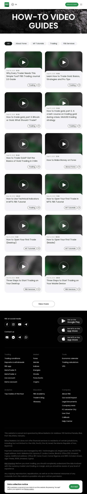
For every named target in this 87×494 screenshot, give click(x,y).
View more (43, 304)
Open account (72, 4)
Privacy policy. (29, 489)
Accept (74, 486)
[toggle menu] (81, 4)
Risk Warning (10, 463)
